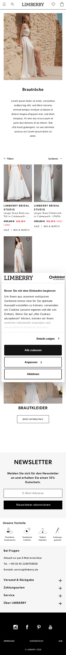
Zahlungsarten (14, 587)
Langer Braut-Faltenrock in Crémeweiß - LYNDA (48, 215)
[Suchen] (12, 4)
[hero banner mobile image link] (33, 46)
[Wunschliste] (53, 4)
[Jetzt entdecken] (33, 384)
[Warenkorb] (62, 4)
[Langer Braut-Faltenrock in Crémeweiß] (48, 183)
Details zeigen (45, 338)
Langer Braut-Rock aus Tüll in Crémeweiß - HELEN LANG (16, 215)
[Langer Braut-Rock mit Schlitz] (18, 255)
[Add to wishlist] (28, 168)
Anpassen (31, 362)
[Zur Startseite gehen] (33, 4)
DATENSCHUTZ (36, 641)
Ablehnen (33, 374)
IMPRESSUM (9, 641)
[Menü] (4, 4)
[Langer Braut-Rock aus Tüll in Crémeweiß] (18, 183)
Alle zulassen (33, 350)
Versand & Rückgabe (19, 580)
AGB (60, 641)
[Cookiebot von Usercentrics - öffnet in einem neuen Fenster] (49, 277)
